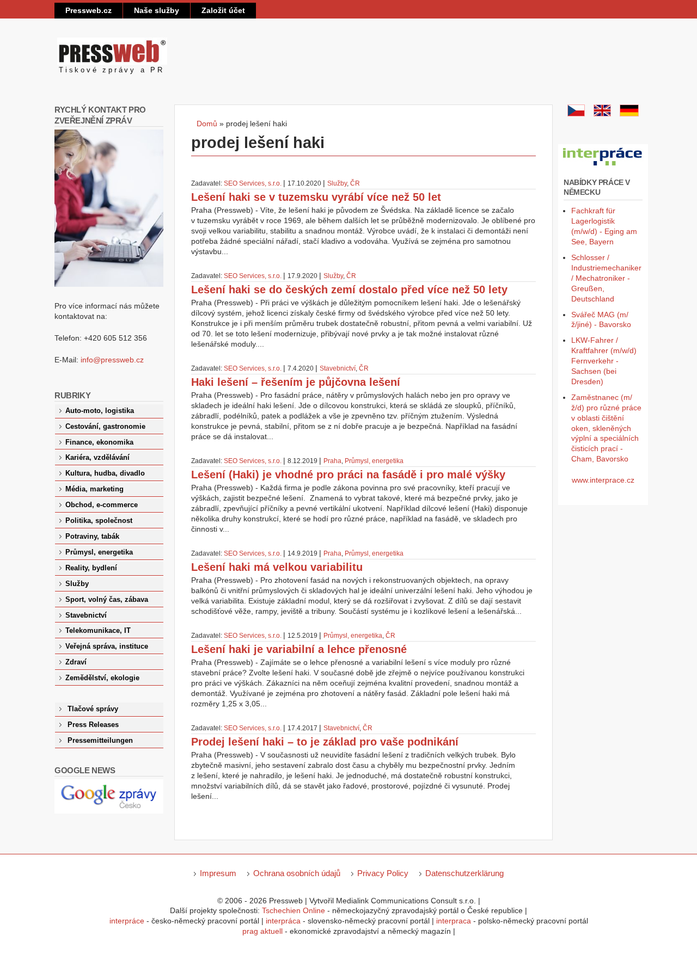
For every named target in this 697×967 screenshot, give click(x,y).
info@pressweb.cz (112, 359)
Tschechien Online (293, 910)
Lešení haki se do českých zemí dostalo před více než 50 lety (349, 289)
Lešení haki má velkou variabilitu (277, 567)
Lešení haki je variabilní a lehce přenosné (299, 649)
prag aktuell (262, 931)
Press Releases (93, 725)
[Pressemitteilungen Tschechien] (629, 113)
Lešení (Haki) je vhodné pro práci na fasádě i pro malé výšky (348, 475)
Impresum (218, 873)
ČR (355, 183)
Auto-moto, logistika (99, 411)
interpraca (453, 920)
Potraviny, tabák (92, 536)
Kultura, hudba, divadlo (105, 473)
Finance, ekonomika (99, 442)
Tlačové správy (93, 709)
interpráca (283, 920)
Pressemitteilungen (100, 740)
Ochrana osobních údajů (296, 873)
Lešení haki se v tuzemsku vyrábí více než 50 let (316, 197)
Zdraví (76, 662)
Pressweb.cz (88, 10)
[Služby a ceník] (576, 113)
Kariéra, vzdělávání (97, 457)
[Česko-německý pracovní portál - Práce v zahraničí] (603, 166)
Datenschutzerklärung (464, 873)
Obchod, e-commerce (101, 505)
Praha (332, 461)
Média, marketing (94, 489)
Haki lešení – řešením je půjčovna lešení (295, 382)
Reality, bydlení (91, 568)
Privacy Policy (382, 873)
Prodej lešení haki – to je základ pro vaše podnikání (324, 742)
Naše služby (156, 10)
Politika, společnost (98, 521)
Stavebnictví (338, 368)
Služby (337, 183)
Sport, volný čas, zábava (106, 599)
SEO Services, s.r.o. (253, 183)
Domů (207, 123)
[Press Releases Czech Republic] (602, 113)
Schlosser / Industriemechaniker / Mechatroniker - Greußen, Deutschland (606, 278)
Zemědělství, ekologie (102, 678)
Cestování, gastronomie (105, 426)
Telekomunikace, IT (98, 631)
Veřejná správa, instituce (106, 646)
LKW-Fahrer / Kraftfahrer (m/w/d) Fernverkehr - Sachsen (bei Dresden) (604, 361)
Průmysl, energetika (374, 461)
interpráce (126, 920)
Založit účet (223, 10)
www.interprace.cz (603, 480)
